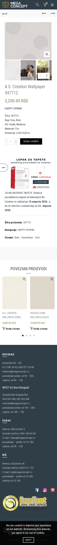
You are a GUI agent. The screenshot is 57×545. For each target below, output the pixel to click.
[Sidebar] (4, 167)
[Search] (37, 4)
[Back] (5, 13)
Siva (37, 237)
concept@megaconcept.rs (16, 403)
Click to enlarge (47, 54)
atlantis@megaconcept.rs (15, 371)
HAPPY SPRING (26, 229)
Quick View (24, 279)
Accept (28, 540)
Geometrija (27, 237)
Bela (17, 237)
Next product (52, 13)
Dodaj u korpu (31, 141)
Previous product (44, 13)
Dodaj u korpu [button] (13, 328)
